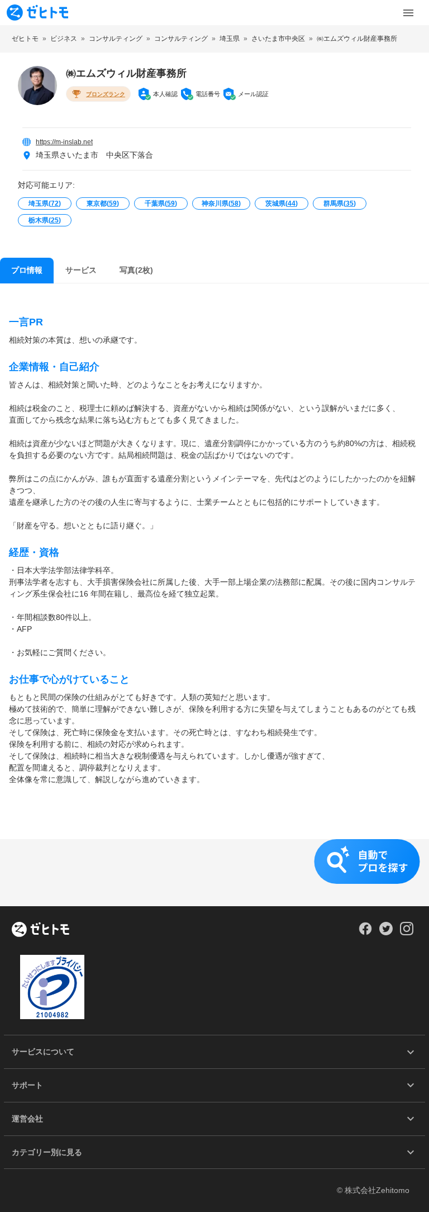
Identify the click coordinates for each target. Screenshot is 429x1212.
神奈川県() (221, 203)
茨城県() (281, 203)
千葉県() (161, 203)
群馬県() (339, 203)
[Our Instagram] (407, 932)
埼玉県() (44, 203)
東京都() (103, 203)
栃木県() (44, 220)
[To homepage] (37, 12)
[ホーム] (40, 930)
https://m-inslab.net (64, 142)
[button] (214, 872)
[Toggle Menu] (408, 13)
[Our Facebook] (365, 932)
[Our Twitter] (385, 932)
